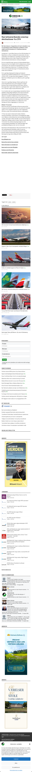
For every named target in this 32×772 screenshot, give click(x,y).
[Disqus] (16, 173)
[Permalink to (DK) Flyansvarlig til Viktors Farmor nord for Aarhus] (4, 498)
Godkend (16, 759)
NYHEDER (17, 42)
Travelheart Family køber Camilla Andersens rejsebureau (15, 414)
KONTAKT (28, 4)
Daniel (8, 578)
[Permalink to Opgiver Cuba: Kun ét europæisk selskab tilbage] (16, 244)
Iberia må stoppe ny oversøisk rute (10, 144)
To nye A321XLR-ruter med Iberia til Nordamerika (14, 311)
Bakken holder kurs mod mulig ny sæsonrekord (13, 421)
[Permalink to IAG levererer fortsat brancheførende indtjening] (16, 223)
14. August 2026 (25, 620)
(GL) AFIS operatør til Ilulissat (13, 517)
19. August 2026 (20, 584)
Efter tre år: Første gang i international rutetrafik (11, 613)
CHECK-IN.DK (10, 593)
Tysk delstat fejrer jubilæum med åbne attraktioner (14, 423)
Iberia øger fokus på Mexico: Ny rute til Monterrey (15, 332)
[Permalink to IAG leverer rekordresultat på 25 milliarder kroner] (16, 287)
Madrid (13, 202)
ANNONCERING (11, 4)
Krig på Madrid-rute (6, 139)
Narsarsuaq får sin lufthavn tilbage (9, 584)
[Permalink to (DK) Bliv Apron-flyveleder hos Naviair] (4, 566)
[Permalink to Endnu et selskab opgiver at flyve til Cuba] (16, 266)
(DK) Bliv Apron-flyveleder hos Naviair (15, 563)
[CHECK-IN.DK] (16, 16)
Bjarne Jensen (10, 587)
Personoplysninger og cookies (16, 770)
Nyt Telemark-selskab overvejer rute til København (13, 388)
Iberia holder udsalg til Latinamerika (10, 152)
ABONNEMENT (4, 4)
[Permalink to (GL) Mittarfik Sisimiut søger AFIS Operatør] (4, 510)
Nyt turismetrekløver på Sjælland (9, 410)
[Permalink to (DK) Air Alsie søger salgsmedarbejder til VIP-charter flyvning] (4, 527)
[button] (30, 744)
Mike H (9, 615)
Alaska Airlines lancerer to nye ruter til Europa (12, 380)
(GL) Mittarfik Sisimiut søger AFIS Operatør (17, 506)
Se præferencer (16, 767)
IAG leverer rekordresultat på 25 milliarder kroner (14, 289)
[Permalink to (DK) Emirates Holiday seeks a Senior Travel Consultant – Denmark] (4, 538)
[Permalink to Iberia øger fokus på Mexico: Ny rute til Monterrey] (16, 330)
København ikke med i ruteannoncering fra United (13, 378)
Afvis (16, 763)
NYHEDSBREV (17, 4)
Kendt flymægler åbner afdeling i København (12, 383)
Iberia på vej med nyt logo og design (10, 142)
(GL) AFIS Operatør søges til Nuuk (14, 512)
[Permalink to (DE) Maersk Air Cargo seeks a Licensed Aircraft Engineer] (4, 555)
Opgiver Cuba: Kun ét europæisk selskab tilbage (14, 246)
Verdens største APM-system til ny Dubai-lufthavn (13, 371)
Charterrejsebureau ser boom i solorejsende (12, 416)
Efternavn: (4, 348)
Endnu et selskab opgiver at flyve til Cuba (12, 268)
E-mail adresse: (6, 354)
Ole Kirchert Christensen (9, 42)
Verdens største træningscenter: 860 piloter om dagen (14, 396)
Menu (6, 2)
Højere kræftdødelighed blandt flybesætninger (12, 373)
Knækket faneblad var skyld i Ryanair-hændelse (16, 589)
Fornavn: (4, 343)
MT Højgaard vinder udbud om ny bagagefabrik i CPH (14, 398)
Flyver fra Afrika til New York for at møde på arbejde (14, 376)
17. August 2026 (25, 613)
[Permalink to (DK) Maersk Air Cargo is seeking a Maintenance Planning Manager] (4, 549)
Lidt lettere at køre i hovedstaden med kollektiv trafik (14, 425)
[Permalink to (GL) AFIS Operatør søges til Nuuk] (4, 515)
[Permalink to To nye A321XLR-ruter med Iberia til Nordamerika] (16, 309)
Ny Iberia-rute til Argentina (8, 150)
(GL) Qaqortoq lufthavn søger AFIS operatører (17, 500)
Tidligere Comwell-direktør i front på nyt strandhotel (14, 418)
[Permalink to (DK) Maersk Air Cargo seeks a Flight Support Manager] (4, 561)
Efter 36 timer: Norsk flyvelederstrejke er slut (12, 385)
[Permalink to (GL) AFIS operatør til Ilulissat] (4, 521)
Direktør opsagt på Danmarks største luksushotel (13, 412)
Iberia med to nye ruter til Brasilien (10, 147)
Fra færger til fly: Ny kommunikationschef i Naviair (13, 394)
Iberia (9, 202)
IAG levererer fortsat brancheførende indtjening (14, 225)
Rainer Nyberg (10, 606)
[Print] (29, 42)
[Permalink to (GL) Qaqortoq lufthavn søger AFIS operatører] (4, 504)
